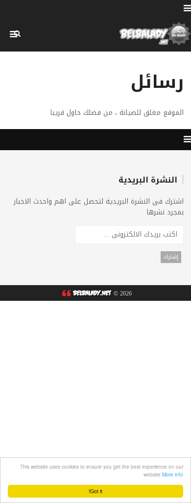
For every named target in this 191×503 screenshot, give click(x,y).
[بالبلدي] (86, 293)
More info (172, 474)
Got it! (95, 491)
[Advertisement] (95, 396)
